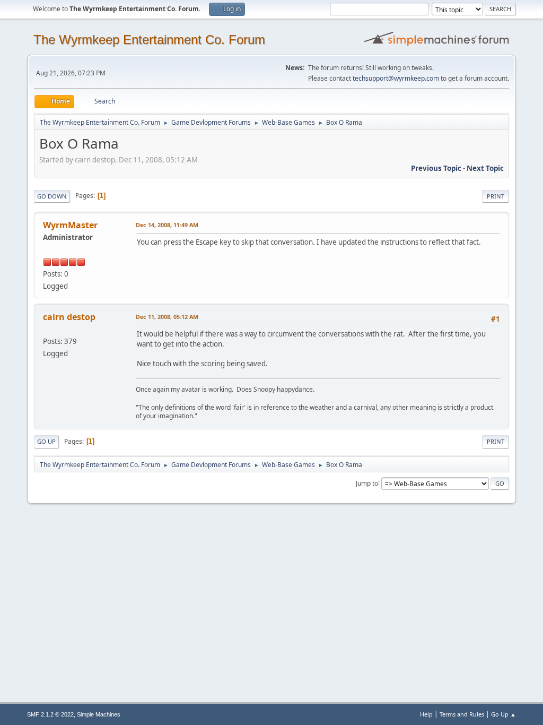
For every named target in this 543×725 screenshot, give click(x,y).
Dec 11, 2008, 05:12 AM (167, 317)
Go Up (46, 441)
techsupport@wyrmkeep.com (396, 78)
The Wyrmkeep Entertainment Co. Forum (149, 39)
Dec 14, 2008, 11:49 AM (167, 225)
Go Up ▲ (503, 714)
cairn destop (69, 317)
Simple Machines (98, 714)
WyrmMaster (70, 225)
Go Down (52, 196)
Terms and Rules (462, 714)
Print (495, 196)
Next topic (485, 168)
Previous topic (436, 168)
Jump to (367, 482)
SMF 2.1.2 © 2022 (50, 714)
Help (426, 714)
